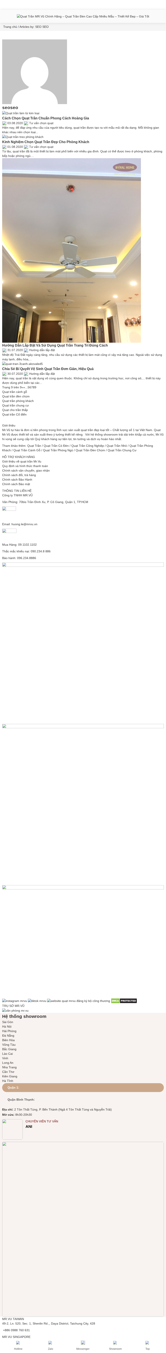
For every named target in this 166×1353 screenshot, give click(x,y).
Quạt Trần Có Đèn (56, 445)
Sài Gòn (7, 1022)
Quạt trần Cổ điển (14, 414)
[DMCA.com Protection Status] (124, 1000)
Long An (7, 1062)
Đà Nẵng (8, 1035)
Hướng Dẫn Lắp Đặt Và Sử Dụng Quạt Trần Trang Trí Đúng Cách (55, 345)
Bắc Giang (9, 1049)
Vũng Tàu (9, 1044)
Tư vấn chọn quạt (41, 123)
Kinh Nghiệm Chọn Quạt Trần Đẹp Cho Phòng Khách (45, 142)
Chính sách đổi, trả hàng (19, 475)
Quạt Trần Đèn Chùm (90, 450)
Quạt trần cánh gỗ (14, 392)
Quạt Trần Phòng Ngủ (58, 450)
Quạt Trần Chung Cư (122, 450)
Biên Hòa (8, 1040)
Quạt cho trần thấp (15, 410)
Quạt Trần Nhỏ (117, 445)
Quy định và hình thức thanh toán (25, 466)
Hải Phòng (9, 1031)
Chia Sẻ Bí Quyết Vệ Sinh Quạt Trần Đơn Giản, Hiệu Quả (48, 369)
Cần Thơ (8, 1071)
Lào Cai (7, 1053)
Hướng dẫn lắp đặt (42, 350)
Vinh (5, 1058)
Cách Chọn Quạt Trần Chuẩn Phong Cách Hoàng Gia (45, 118)
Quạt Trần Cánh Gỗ (26, 450)
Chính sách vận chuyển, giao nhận (26, 470)
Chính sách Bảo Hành (17, 479)
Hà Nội (6, 1026)
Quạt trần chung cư (15, 405)
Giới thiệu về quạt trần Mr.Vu (21, 461)
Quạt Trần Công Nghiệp (87, 445)
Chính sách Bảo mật (16, 484)
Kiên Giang (9, 1076)
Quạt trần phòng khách (18, 401)
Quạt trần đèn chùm (16, 396)
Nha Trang (9, 1067)
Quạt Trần (34, 445)
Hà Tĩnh (7, 1081)
